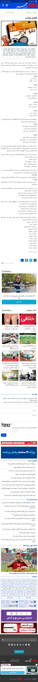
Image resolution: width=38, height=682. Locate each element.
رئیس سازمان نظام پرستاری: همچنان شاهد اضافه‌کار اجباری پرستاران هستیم (18, 525)
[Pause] (4, 291)
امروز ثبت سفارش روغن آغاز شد (27, 533)
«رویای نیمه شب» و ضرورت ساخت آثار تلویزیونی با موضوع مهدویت (18, 481)
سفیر (3, 580)
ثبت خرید (19, 302)
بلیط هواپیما (20, 592)
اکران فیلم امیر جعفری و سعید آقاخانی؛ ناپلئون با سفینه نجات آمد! (18, 529)
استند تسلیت (5, 583)
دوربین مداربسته (21, 586)
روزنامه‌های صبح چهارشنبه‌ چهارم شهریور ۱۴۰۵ (23, 515)
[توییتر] (20, 645)
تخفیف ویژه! (12, 673)
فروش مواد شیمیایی (30, 589)
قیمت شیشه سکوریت (12, 580)
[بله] (26, 645)
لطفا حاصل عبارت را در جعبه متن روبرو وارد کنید (24, 428)
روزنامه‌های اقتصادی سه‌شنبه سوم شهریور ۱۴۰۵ (22, 573)
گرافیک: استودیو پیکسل (15, 679)
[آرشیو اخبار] (12, 645)
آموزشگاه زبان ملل (31, 595)
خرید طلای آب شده (31, 583)
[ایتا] (9, 645)
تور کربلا (13, 583)
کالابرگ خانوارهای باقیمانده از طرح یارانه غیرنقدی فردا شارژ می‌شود (18, 503)
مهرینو (4, 595)
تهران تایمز (28, 598)
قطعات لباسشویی (7, 589)
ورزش (35, 12)
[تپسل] (3, 271)
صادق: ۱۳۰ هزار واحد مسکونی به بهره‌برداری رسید (23, 492)
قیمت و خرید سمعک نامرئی (16, 595)
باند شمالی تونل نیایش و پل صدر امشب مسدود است (21, 471)
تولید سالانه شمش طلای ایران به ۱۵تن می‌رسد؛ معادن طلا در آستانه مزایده (18, 541)
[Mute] (6, 291)
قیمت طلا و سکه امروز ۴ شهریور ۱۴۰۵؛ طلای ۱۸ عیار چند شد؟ (19, 495)
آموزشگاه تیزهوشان (31, 592)
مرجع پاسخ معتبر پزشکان (8, 586)
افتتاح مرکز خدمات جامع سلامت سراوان (25, 474)
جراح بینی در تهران (31, 580)
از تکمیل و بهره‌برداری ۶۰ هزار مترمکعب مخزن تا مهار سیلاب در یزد (18, 485)
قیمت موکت (21, 583)
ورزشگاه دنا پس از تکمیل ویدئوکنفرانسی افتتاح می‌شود (21, 464)
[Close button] (37, 665)
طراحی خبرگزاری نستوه (29, 679)
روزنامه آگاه (10, 598)
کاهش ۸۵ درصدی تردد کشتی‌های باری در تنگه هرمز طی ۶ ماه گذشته (19, 519)
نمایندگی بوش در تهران (8, 592)
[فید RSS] (15, 645)
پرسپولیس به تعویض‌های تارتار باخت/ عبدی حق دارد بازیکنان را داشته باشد (19, 507)
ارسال (3, 435)
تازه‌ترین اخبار (32, 461)
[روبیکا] (17, 645)
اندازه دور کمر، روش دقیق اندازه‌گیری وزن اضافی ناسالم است (19, 511)
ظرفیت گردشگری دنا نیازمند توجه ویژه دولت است (23, 478)
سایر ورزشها (29, 12)
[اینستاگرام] (23, 645)
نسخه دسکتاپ (19, 652)
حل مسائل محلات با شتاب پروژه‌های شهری (24, 467)
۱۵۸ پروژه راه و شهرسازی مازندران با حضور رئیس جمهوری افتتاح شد (18, 488)
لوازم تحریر (22, 580)
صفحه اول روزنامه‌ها (30, 545)
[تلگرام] (29, 645)
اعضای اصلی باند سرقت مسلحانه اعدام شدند (24, 536)
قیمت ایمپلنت (18, 589)
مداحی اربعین (32, 586)
